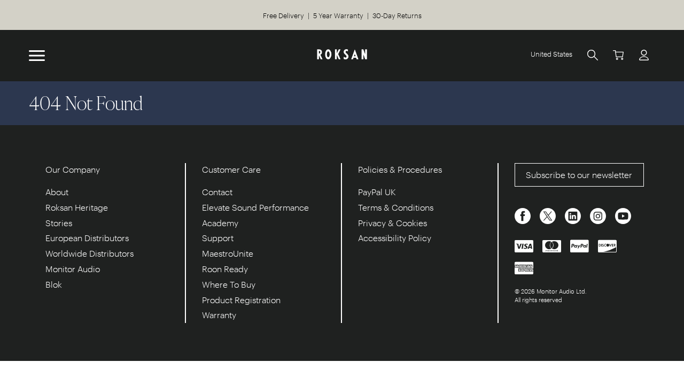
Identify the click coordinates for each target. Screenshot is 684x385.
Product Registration (241, 300)
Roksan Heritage (76, 207)
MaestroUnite (227, 253)
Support (218, 238)
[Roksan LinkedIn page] (574, 215)
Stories (58, 223)
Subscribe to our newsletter (579, 175)
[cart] (618, 54)
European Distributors (87, 238)
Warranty (219, 315)
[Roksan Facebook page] (524, 215)
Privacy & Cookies (392, 223)
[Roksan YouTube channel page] (623, 215)
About (56, 192)
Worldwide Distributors (89, 253)
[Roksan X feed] (549, 215)
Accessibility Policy (394, 238)
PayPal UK (377, 192)
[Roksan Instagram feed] (599, 215)
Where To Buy (228, 284)
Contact (217, 192)
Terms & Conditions (395, 207)
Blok (53, 284)
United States (551, 54)
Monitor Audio (72, 269)
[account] (644, 54)
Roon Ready (225, 269)
